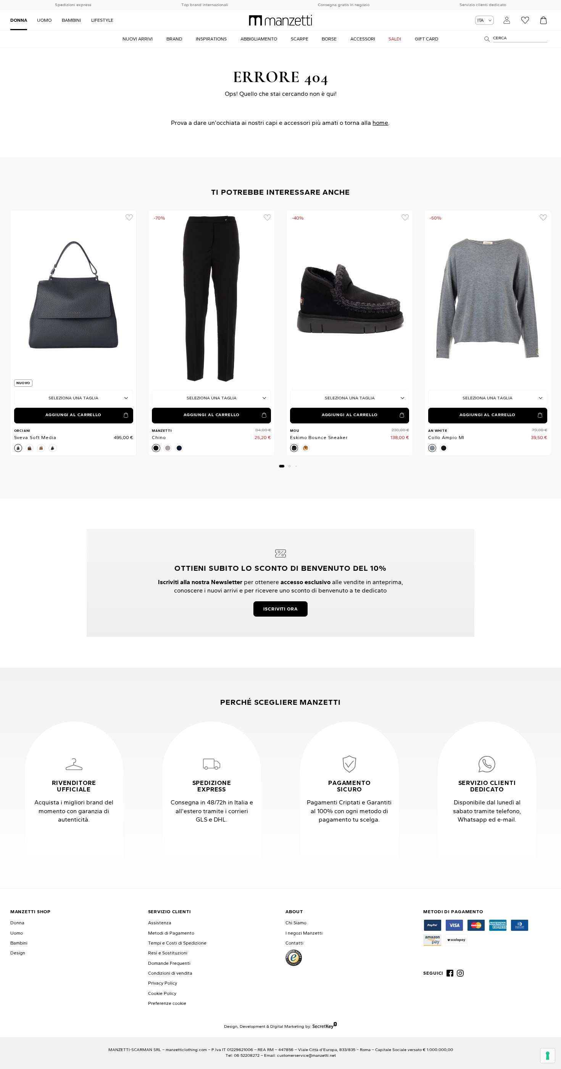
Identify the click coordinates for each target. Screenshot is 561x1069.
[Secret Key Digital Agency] (325, 1026)
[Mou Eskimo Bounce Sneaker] (350, 299)
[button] (282, 466)
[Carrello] (543, 20)
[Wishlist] (524, 20)
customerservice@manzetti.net (306, 1055)
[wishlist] (128, 217)
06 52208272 (247, 1055)
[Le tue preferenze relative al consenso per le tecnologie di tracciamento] (547, 1055)
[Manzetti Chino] (211, 299)
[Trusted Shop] (293, 958)
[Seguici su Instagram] (460, 973)
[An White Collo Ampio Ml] (488, 299)
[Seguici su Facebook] (450, 973)
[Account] (506, 20)
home (380, 122)
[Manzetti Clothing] (280, 20)
